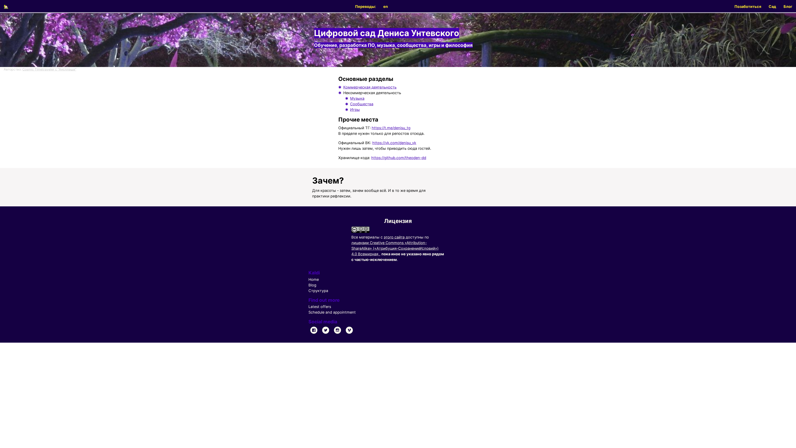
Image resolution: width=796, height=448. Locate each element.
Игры (355, 109)
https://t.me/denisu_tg (391, 128)
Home (313, 279)
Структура (318, 291)
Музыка (357, 98)
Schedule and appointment (332, 312)
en (385, 6)
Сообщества (361, 104)
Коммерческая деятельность (370, 87)
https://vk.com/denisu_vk (394, 143)
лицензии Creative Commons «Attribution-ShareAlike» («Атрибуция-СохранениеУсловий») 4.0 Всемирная (395, 248)
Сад (772, 6)
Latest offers (319, 306)
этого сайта (394, 237)
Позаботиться (747, 6)
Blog (312, 285)
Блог (788, 6)
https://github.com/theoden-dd (398, 158)
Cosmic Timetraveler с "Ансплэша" (49, 69)
